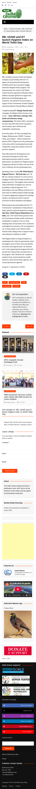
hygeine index (15, 282)
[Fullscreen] (30, 595)
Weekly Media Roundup (13, 503)
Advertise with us (7, 738)
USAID (17, 286)
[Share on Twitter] (12, 273)
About (4, 2)
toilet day (7, 286)
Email (4, 462)
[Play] (6, 595)
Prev (7, 326)
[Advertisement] (18, 541)
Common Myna (8, 608)
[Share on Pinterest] (26, 273)
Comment (5, 442)
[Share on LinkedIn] (19, 273)
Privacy (11, 786)
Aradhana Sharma (10, 402)
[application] (18, 589)
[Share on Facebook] (5, 273)
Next (28, 326)
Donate (9, 2)
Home (6, 29)
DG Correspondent (9, 47)
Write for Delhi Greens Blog (10, 754)
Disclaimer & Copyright (9, 699)
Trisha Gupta (9, 365)
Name (4, 453)
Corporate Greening (15, 29)
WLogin (4, 786)
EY (5, 282)
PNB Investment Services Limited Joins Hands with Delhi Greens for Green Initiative (18, 397)
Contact (14, 2)
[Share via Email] (5, 276)
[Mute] (27, 595)
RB (24, 282)
